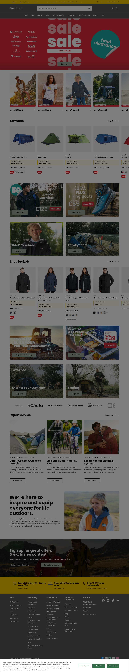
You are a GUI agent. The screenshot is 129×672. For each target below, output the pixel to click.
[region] (64, 665)
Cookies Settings (84, 665)
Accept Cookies (112, 665)
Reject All (98, 665)
